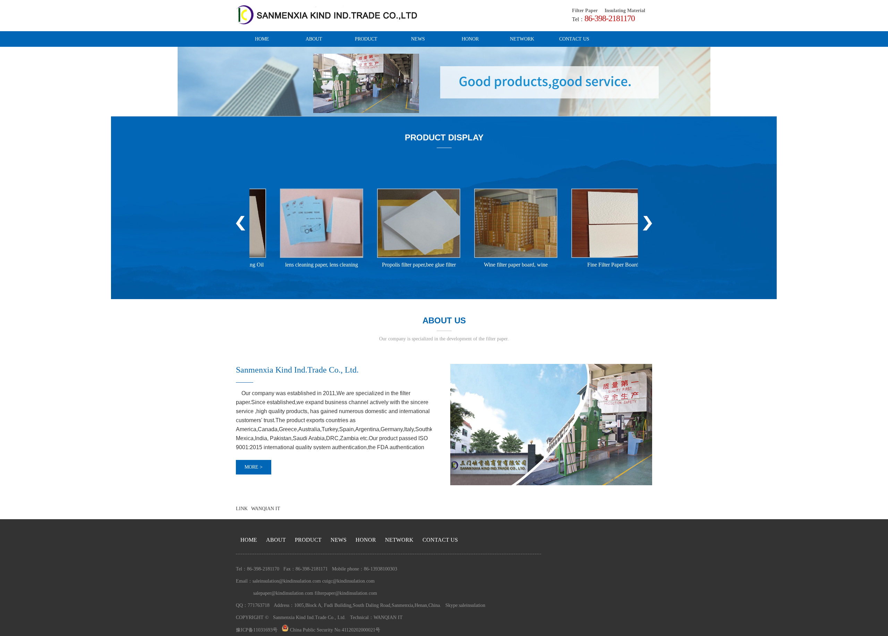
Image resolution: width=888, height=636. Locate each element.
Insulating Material (625, 10)
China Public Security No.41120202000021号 (334, 630)
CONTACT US (574, 39)
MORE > (254, 467)
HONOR (470, 39)
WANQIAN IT (265, 508)
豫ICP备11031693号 (257, 630)
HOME (262, 39)
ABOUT (314, 39)
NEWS (418, 39)
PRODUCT (366, 39)
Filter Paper (585, 10)
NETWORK (522, 39)
